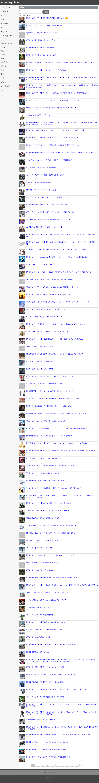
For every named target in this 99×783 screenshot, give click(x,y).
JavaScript (4, 62)
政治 (2, 15)
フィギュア (5, 86)
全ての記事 (5, 7)
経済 (2, 20)
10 (77, 765)
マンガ (3, 70)
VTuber (3, 82)
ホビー (3, 90)
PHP (2, 58)
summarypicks (10, 2)
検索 (46, 12)
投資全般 (4, 24)
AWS (3, 47)
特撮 (2, 78)
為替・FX (5, 32)
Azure (3, 51)
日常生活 (4, 11)
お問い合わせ (49, 777)
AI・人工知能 (6, 44)
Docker (3, 55)
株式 (2, 28)
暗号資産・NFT (7, 36)
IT (2, 40)
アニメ (3, 74)
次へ (83, 765)
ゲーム (3, 66)
